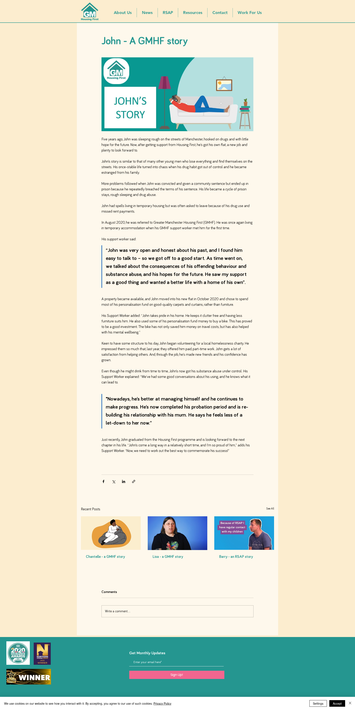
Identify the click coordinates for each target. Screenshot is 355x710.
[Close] (350, 703)
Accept (337, 703)
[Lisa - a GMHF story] (177, 533)
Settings (318, 703)
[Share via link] (134, 481)
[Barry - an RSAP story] (244, 533)
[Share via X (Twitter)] (113, 481)
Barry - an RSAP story (236, 557)
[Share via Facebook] (103, 481)
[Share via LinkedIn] (124, 481)
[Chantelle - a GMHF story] (111, 533)
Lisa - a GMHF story (168, 557)
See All (270, 508)
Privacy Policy (162, 703)
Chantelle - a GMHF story (105, 557)
